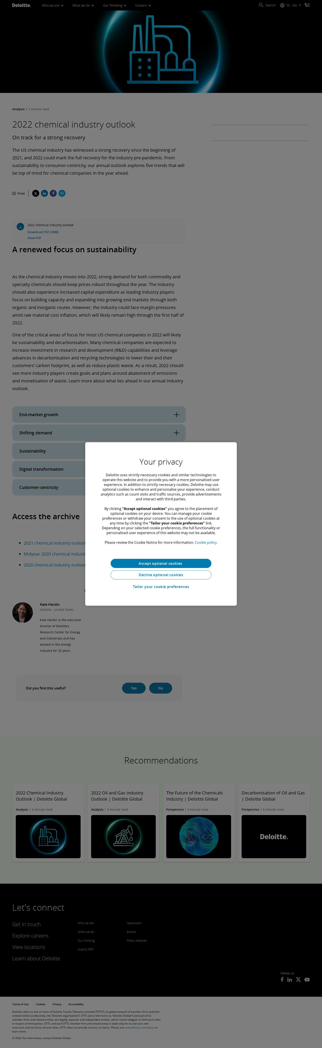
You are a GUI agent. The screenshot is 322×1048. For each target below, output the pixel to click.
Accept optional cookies (161, 563)
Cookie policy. (206, 542)
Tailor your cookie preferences (161, 586)
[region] (161, 524)
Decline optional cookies (161, 574)
